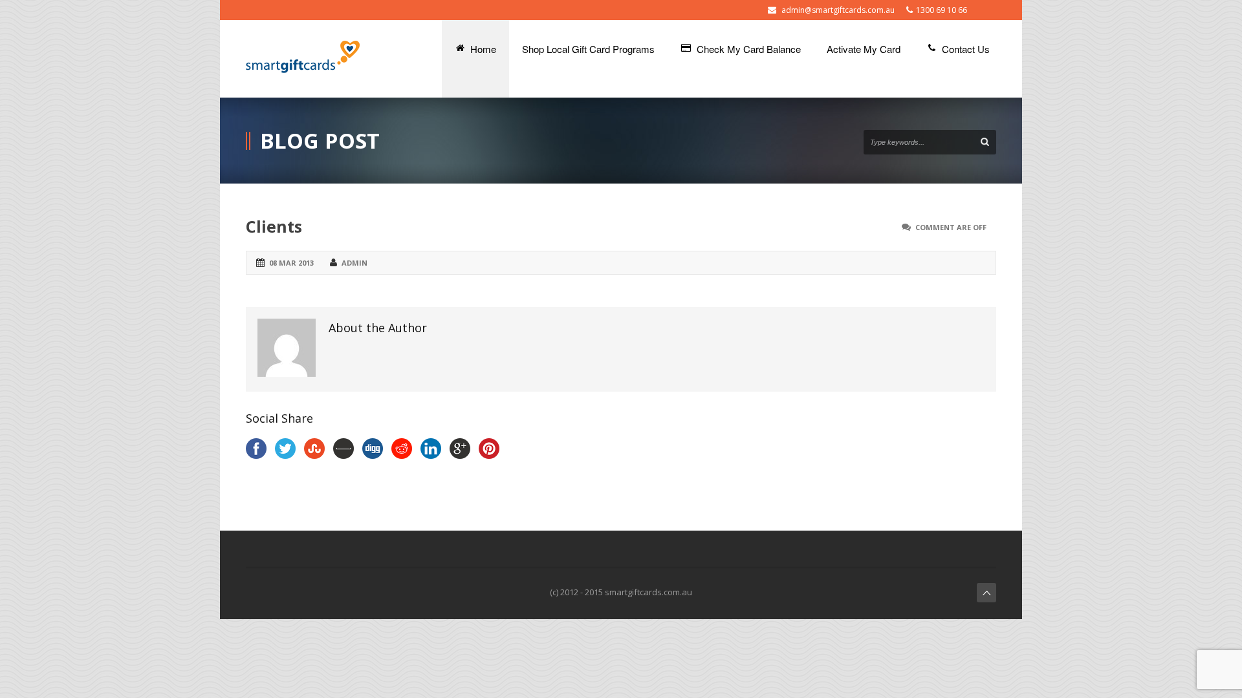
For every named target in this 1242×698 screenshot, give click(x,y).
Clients (274, 226)
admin (354, 263)
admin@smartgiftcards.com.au (838, 10)
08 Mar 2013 (291, 263)
